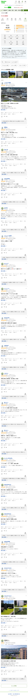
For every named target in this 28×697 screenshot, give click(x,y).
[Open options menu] (26, 82)
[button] (4, 74)
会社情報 (10, 694)
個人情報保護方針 (16, 694)
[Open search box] (2, 62)
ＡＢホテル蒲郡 (4, 13)
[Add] (25, 13)
